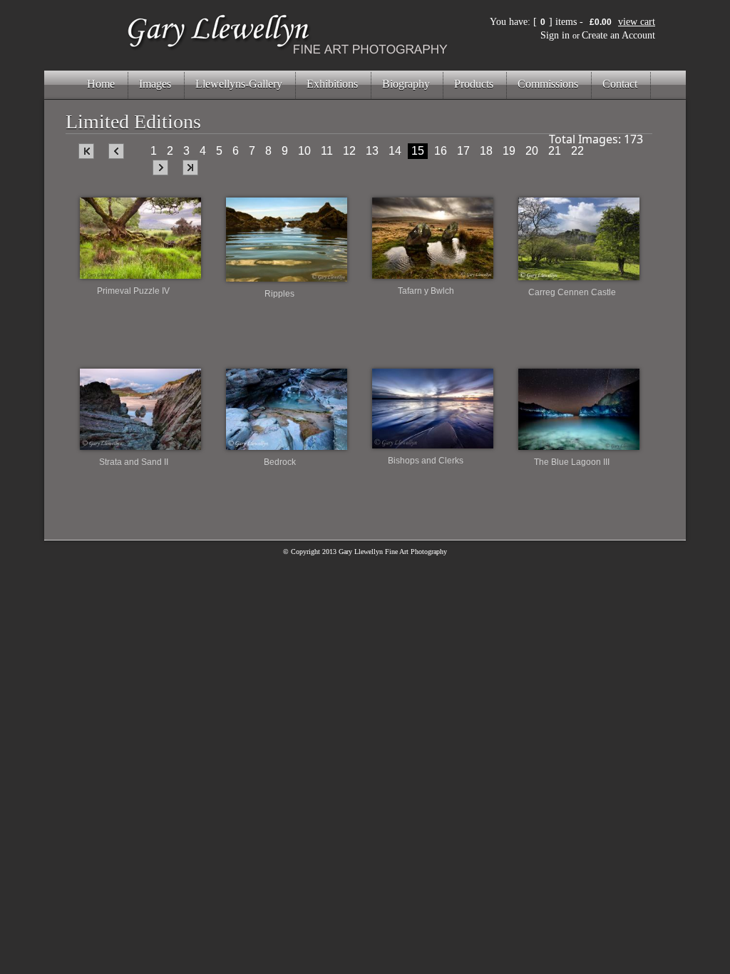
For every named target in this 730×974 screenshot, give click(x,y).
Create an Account (618, 35)
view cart (636, 21)
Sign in (555, 35)
